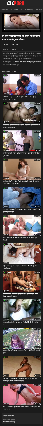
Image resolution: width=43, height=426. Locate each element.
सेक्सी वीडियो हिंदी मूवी (12, 65)
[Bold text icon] (3, 3)
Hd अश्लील (4, 9)
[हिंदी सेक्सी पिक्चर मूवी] (15, 3)
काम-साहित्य (23, 62)
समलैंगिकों (38, 62)
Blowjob (14, 9)
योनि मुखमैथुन (29, 9)
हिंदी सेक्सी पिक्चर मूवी (9, 422)
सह (21, 9)
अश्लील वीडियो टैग (8, 416)
